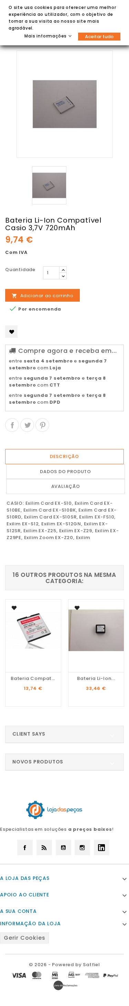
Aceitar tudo (99, 36)
